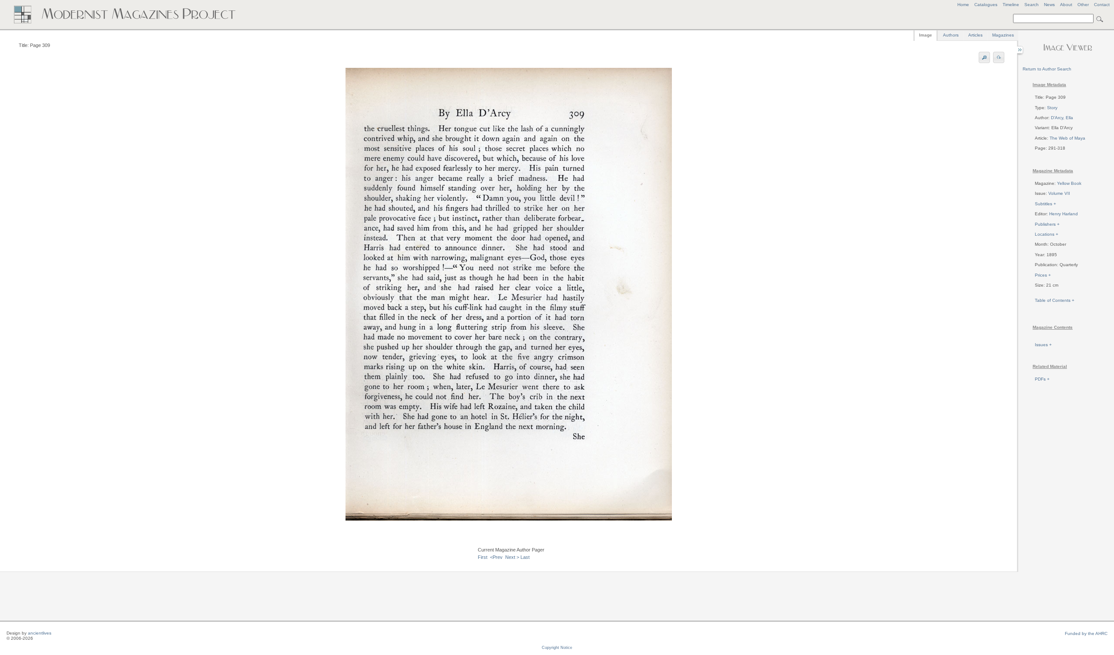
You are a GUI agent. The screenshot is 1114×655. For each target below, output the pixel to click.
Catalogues (985, 4)
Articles (975, 35)
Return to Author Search (1047, 69)
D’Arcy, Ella (1062, 117)
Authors (951, 35)
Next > (512, 557)
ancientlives (39, 633)
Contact (1102, 4)
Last (525, 557)
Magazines (1003, 35)
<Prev (496, 557)
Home (963, 4)
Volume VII (1059, 193)
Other (1083, 4)
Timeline (1011, 4)
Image (925, 35)
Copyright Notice (557, 647)
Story (1052, 107)
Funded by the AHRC (1086, 633)
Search (1031, 4)
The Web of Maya (1067, 138)
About (1066, 4)
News (1049, 4)
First (482, 557)
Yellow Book (1069, 183)
